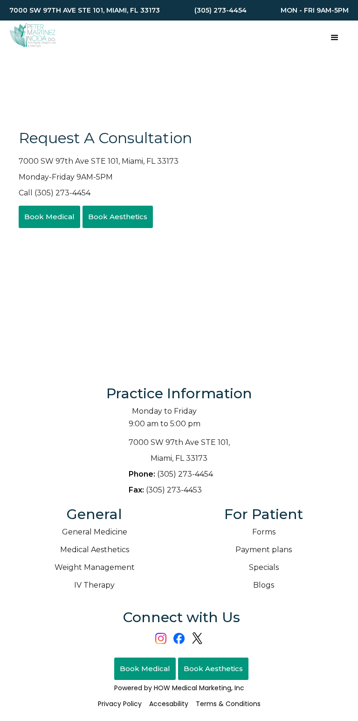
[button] (335, 37)
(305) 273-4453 (165, 489)
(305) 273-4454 (171, 474)
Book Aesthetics (117, 216)
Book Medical (49, 216)
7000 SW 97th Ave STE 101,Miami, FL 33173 (179, 450)
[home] (32, 37)
